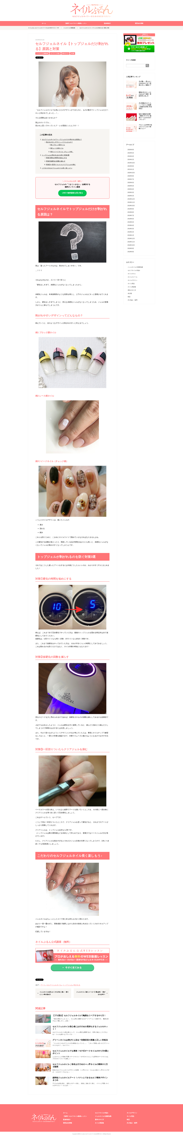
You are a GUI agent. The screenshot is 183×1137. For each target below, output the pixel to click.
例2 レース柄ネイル (56, 149)
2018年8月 (131, 252)
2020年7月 (131, 180)
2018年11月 (131, 242)
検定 (129, 297)
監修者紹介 (107, 23)
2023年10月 (131, 163)
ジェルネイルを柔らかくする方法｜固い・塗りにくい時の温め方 (54, 994)
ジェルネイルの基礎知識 (42, 54)
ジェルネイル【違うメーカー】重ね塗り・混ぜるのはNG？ (90, 994)
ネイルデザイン (132, 281)
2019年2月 (131, 232)
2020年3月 (131, 193)
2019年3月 (131, 229)
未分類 (72, 54)
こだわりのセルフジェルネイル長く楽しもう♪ (57, 168)
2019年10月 (131, 206)
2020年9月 (131, 176)
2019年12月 (131, 199)
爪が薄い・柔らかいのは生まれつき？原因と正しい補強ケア (145, 83)
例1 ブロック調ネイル (57, 145)
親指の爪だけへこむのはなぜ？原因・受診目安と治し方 (145, 94)
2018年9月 (131, 249)
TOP (45, 28)
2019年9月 (131, 209)
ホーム (44, 23)
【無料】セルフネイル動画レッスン (76, 23)
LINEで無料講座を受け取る (72, 193)
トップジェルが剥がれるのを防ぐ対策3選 (55, 155)
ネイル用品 (131, 284)
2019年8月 (131, 213)
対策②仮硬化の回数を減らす (55, 162)
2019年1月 (131, 236)
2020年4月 (131, 189)
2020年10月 (131, 173)
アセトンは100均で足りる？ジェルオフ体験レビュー (145, 127)
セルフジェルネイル (54, 985)
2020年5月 (131, 186)
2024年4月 (131, 157)
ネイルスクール (132, 277)
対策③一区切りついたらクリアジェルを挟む (61, 165)
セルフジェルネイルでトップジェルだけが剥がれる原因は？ (62, 140)
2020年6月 (131, 183)
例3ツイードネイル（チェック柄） (61, 152)
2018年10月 (131, 245)
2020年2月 (131, 196)
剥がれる (76, 985)
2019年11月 (131, 203)
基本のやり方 (65, 54)
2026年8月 (131, 150)
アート (43, 985)
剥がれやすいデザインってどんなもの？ (59, 143)
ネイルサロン (132, 274)
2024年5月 (131, 153)
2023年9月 (131, 166)
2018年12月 (131, 239)
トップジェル (67, 985)
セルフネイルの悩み (55, 54)
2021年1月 (131, 170)
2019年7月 (131, 216)
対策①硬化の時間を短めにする (56, 158)
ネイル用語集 (132, 287)
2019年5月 (131, 222)
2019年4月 (131, 226)
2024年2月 (131, 160)
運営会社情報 (139, 23)
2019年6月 (131, 219)
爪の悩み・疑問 (132, 300)
